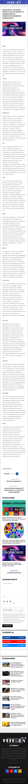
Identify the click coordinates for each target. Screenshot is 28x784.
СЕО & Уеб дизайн (20, 782)
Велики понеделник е (14, 481)
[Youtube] (11, 771)
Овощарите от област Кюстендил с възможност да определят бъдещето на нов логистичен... (17, 716)
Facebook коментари (14, 573)
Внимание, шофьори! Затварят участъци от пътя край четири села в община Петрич (18, 723)
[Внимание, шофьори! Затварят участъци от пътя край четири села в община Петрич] (6, 724)
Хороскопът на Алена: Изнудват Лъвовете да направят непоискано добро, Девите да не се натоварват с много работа (13, 541)
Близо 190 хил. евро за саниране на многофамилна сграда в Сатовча (17, 698)
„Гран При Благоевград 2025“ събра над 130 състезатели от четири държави (14, 490)
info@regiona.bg (17, 762)
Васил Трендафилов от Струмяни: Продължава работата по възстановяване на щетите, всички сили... (17, 665)
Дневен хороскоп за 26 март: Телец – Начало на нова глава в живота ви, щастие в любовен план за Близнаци (13, 519)
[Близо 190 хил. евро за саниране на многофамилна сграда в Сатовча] (6, 698)
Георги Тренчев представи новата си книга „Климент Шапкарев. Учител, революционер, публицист (17, 674)
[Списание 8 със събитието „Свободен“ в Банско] (6, 682)
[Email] (15, 771)
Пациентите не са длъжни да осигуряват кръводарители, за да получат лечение (17, 690)
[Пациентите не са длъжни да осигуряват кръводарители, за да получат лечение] (6, 690)
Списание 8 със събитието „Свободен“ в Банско (16, 681)
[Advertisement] (15, 41)
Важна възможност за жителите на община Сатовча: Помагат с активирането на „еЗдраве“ (17, 707)
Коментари (14, 570)
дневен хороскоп (7, 468)
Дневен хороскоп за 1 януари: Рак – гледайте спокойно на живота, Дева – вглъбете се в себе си (12, 564)
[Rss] (20, 771)
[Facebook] (7, 771)
